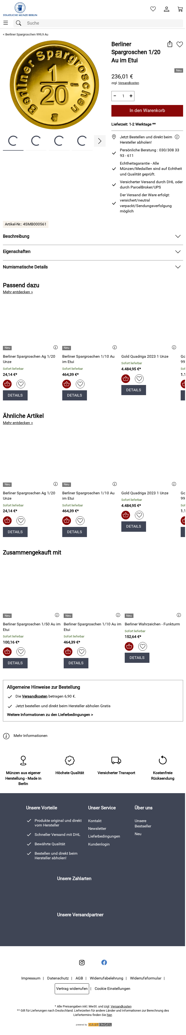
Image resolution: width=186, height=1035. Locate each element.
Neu (138, 834)
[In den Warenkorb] (7, 384)
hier (109, 1015)
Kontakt (94, 820)
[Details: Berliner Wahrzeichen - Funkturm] (130, 616)
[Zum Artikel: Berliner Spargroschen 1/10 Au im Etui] (90, 325)
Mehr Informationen (30, 735)
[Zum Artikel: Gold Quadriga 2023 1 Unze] (149, 325)
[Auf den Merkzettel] (179, 44)
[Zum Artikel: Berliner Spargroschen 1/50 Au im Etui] (32, 593)
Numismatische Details (25, 267)
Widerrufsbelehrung (106, 978)
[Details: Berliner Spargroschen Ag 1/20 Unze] (8, 348)
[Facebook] (104, 962)
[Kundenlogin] (167, 9)
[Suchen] (19, 23)
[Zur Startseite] (20, 9)
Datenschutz (58, 978)
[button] (169, 44)
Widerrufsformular (145, 978)
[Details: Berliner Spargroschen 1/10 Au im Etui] (67, 348)
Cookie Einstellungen (112, 988)
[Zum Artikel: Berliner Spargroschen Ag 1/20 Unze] (31, 325)
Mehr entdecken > (18, 292)
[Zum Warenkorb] (180, 9)
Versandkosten (128, 83)
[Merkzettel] (153, 9)
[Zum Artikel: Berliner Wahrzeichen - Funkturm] (154, 593)
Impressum (30, 978)
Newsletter (97, 828)
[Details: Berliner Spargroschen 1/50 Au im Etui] (8, 616)
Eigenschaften (17, 251)
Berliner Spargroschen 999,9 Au (26, 34)
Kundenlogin (99, 844)
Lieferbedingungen (104, 836)
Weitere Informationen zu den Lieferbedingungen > (50, 714)
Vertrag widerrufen (72, 988)
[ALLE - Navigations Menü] (5, 22)
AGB (79, 978)
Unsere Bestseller (143, 823)
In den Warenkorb (147, 110)
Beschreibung (16, 236)
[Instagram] (82, 962)
